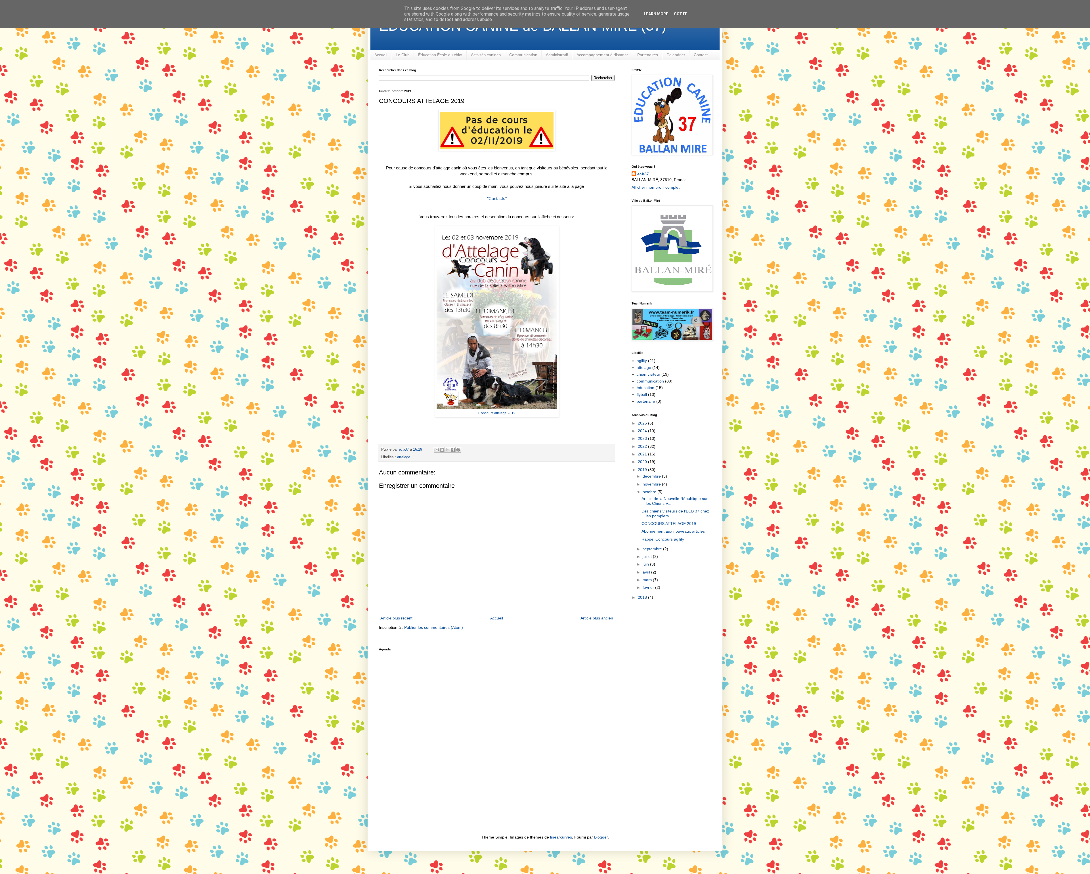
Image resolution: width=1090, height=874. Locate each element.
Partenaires (647, 54)
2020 (643, 461)
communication (650, 381)
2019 (643, 469)
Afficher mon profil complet (656, 187)
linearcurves (561, 837)
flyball (642, 394)
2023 (643, 438)
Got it (680, 14)
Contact (701, 54)
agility (642, 360)
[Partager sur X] (447, 450)
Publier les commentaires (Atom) (433, 627)
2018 (643, 597)
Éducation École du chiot (440, 54)
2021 (643, 454)
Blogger (601, 837)
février (649, 587)
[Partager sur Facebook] (453, 450)
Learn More (656, 14)
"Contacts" (497, 198)
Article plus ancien (596, 618)
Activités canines (486, 54)
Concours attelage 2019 (496, 413)
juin (646, 564)
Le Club (403, 54)
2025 (643, 423)
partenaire (646, 401)
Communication (523, 54)
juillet (648, 556)
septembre (653, 549)
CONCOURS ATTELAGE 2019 (669, 523)
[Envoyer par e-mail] (436, 450)
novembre (652, 484)
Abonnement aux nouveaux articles (673, 531)
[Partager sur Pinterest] (458, 450)
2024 (643, 430)
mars (648, 579)
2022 (643, 446)
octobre (650, 491)
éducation (645, 387)
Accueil (380, 54)
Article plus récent (396, 618)
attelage (403, 457)
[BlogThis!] (442, 450)
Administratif (557, 54)
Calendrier (675, 54)
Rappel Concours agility (663, 539)
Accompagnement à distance (603, 54)
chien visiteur (648, 374)
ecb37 (643, 174)
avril (647, 572)
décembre (652, 476)
